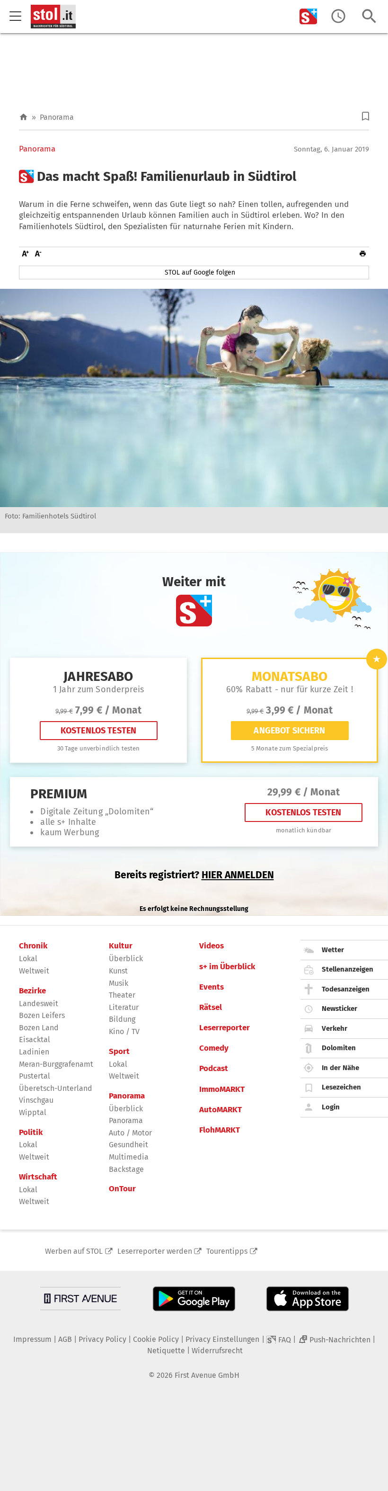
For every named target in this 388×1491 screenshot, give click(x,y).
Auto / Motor (130, 1132)
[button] (365, 116)
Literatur (124, 1007)
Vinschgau (36, 1100)
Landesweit (38, 1003)
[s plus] (308, 16)
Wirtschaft (38, 1177)
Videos (211, 946)
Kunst (118, 970)
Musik (118, 983)
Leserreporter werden (154, 1251)
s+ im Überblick (227, 967)
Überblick (126, 958)
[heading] (194, 177)
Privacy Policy (102, 1339)
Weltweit (34, 970)
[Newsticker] (338, 16)
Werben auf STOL (74, 1251)
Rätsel (210, 1007)
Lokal (28, 958)
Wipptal (32, 1112)
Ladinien (34, 1051)
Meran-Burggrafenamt (56, 1064)
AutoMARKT (220, 1110)
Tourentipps (226, 1251)
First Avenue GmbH (207, 1375)
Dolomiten (339, 1048)
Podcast (213, 1068)
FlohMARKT (219, 1130)
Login (331, 1107)
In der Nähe (340, 1067)
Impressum (32, 1339)
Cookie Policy (156, 1339)
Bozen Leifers (42, 1015)
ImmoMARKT (222, 1089)
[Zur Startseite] (23, 117)
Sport (119, 1051)
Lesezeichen (341, 1087)
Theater (122, 995)
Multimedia (129, 1156)
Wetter (333, 950)
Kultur (120, 946)
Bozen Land (39, 1027)
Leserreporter (224, 1028)
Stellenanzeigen (347, 969)
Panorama (57, 117)
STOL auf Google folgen (200, 272)
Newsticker (339, 1008)
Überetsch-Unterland (55, 1088)
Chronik (33, 946)
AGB (65, 1339)
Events (211, 987)
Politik (31, 1132)
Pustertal (34, 1075)
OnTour (122, 1189)
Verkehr (334, 1028)
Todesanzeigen (346, 989)
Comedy (214, 1048)
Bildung (122, 1019)
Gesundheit (128, 1144)
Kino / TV (124, 1031)
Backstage (126, 1169)
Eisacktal (34, 1039)
